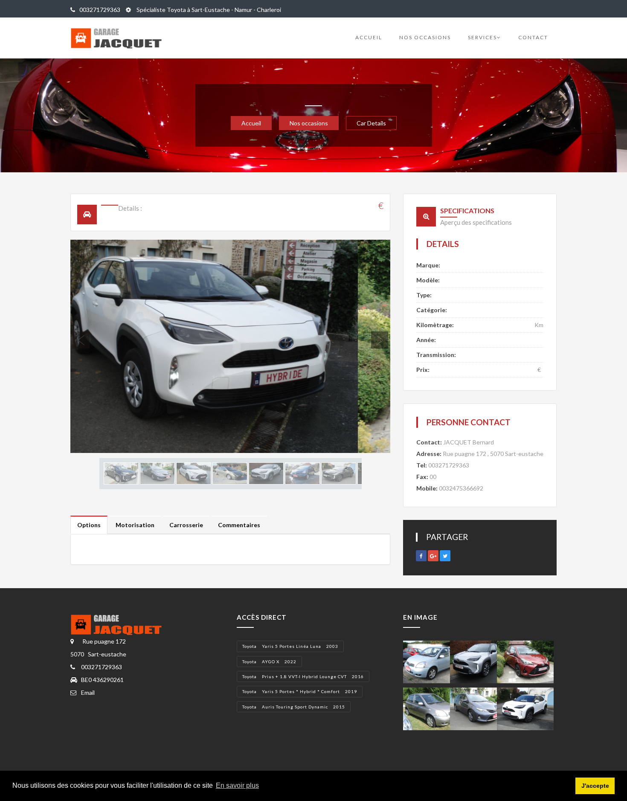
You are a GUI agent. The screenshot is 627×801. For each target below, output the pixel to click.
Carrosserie (186, 524)
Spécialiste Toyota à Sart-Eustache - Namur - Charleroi (208, 9)
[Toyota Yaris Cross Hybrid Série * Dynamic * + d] (525, 708)
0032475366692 (461, 488)
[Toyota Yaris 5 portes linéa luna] (431, 708)
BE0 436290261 (102, 679)
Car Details (371, 123)
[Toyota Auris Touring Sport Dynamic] (478, 708)
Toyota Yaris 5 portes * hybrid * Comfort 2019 (299, 691)
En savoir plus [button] (237, 785)
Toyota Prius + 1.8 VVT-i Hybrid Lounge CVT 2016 (303, 676)
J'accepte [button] (595, 785)
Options (89, 524)
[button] (94, 346)
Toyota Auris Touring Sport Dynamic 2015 (293, 706)
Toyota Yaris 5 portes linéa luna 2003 (290, 646)
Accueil (368, 37)
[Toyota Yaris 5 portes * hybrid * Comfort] (525, 661)
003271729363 (99, 9)
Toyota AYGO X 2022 (269, 661)
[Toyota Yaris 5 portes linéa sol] (431, 661)
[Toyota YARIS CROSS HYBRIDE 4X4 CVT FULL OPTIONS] (478, 661)
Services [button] (482, 37)
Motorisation (135, 524)
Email (88, 692)
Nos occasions (425, 37)
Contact (533, 37)
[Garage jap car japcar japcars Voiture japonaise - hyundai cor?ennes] (120, 623)
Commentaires (239, 524)
